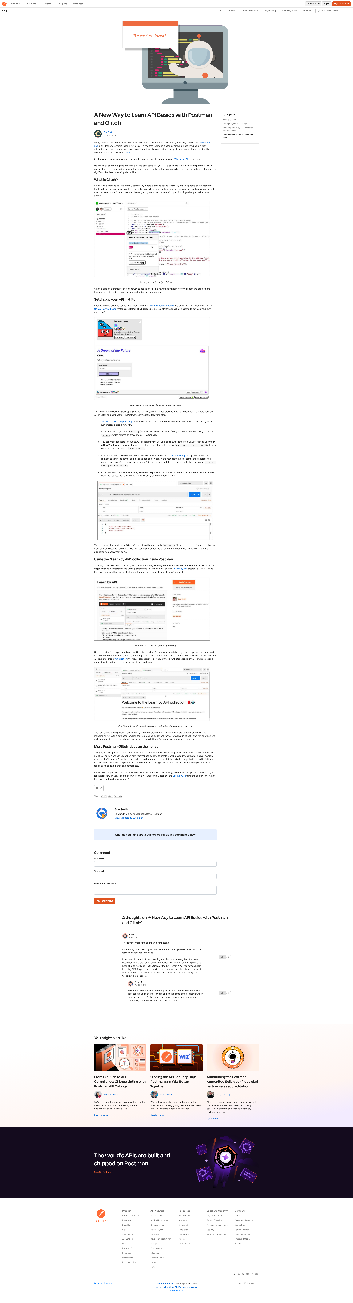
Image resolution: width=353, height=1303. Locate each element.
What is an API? (182, 159)
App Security (156, 1216)
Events (238, 1243)
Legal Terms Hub (214, 1216)
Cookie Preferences (165, 1283)
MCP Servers (184, 1243)
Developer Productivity (160, 1239)
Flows (125, 1230)
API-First (232, 11)
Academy (183, 1220)
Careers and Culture (244, 1220)
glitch (110, 796)
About (237, 1216)
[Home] (4, 4)
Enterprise (62, 4)
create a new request (178, 455)
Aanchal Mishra (111, 1095)
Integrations (127, 1253)
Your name (99, 859)
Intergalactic (184, 1234)
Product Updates (250, 11)
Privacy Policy (176, 1290)
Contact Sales (313, 3)
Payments (154, 1262)
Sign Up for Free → (103, 1172)
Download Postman (103, 1283)
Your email (99, 871)
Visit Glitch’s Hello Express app (117, 421)
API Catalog (127, 1239)
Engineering (270, 11)
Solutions (31, 4)
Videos (182, 1239)
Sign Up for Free (341, 3)
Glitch (127, 152)
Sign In (327, 3)
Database (154, 1234)
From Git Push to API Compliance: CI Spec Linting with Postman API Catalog (120, 1081)
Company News (289, 11)
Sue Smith (108, 132)
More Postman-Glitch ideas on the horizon (237, 136)
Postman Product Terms (217, 1225)
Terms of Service (214, 1220)
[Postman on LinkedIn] (239, 1274)
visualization (120, 658)
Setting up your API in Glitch (234, 124)
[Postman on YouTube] (247, 1274)
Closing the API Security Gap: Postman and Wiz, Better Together (173, 1081)
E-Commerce (156, 1248)
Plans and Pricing (130, 1262)
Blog (4, 10)
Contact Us (240, 1225)
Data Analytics (156, 1230)
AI (221, 11)
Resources (78, 4)
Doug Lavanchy (223, 1095)
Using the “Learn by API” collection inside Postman (237, 129)
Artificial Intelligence (159, 1220)
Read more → (101, 1115)
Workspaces (127, 1258)
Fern (124, 1243)
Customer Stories (242, 1234)
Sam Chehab (166, 1095)
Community (184, 1225)
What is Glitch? (229, 120)
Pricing (48, 4)
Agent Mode (127, 1234)
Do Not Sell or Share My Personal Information (176, 1287)
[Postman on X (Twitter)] (234, 1274)
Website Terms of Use (216, 1234)
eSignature (155, 1253)
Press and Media (242, 1239)
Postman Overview (130, 1216)
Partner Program (242, 1230)
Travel (153, 1267)
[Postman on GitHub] (243, 1274)
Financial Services (158, 1258)
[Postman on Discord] (256, 1274)
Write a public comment (105, 883)
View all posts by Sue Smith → (130, 817)
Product (15, 4)
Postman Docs (185, 1216)
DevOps (153, 1243)
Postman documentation (161, 305)
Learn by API (180, 568)
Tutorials (307, 11)
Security (210, 1230)
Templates (183, 1230)
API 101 (104, 796)
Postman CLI (128, 1248)
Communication (157, 1225)
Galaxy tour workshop (105, 308)
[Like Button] (97, 788)
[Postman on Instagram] (252, 1274)
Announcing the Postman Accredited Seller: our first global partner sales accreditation (232, 1081)
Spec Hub (126, 1225)
